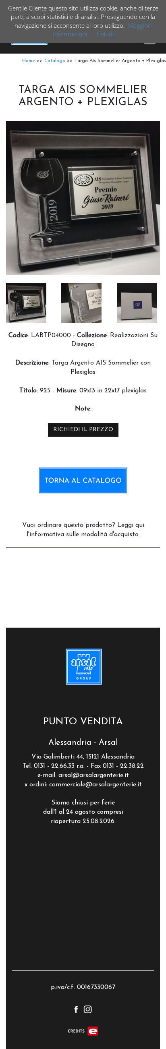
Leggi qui (130, 525)
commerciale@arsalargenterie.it (95, 785)
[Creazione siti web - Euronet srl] (83, 1031)
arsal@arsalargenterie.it (93, 775)
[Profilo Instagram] (87, 1008)
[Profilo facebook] (76, 1008)
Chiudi (105, 34)
